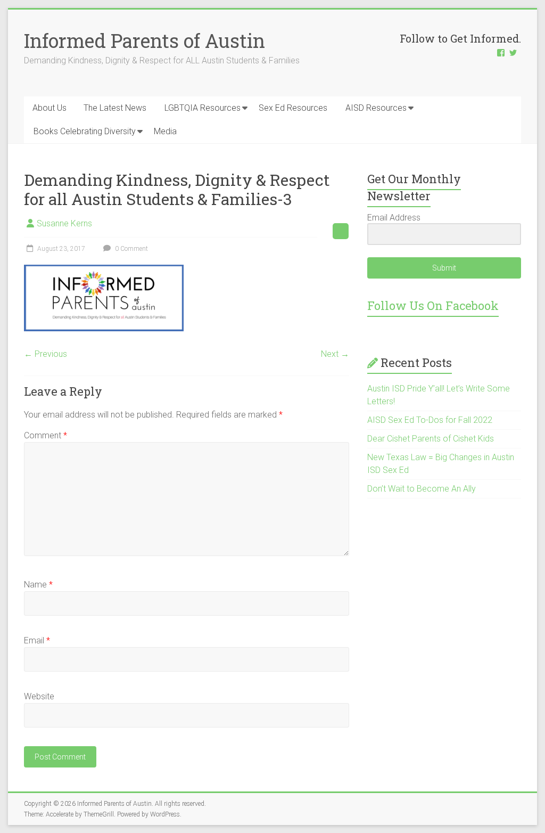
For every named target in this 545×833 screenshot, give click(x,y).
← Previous (45, 354)
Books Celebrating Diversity (85, 131)
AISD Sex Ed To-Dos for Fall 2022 (429, 420)
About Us (49, 108)
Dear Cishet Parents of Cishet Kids (430, 439)
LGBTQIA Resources (202, 108)
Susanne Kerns (64, 223)
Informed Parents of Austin (144, 40)
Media (165, 131)
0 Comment (130, 248)
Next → (335, 354)
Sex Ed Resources (293, 108)
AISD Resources (376, 108)
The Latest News (115, 108)
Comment (45, 435)
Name (38, 584)
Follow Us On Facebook (433, 305)
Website (39, 696)
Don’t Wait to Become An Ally (421, 489)
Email (37, 640)
